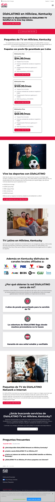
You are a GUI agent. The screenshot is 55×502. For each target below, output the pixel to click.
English (52, 1)
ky (7, 466)
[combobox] (26, 429)
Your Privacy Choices (11, 479)
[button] (36, 429)
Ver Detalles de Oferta (7, 489)
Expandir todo (7, 443)
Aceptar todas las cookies (34, 499)
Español (47, 1)
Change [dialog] (12, 1)
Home (4, 466)
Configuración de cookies (19, 499)
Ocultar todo (16, 443)
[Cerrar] (52, 493)
